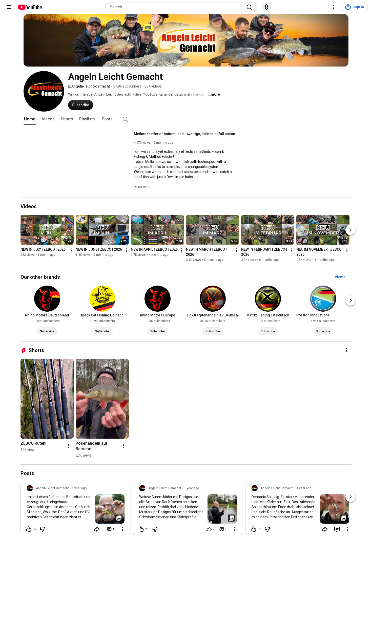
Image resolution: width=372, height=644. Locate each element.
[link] (76, 510)
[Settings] (334, 7)
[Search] (249, 7)
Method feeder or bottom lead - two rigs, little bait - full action (184, 134)
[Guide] (9, 7)
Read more (142, 187)
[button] (142, 186)
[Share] (97, 529)
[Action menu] (122, 529)
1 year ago (79, 488)
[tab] (30, 119)
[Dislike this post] (42, 529)
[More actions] (71, 250)
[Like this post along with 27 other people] (141, 529)
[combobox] (175, 7)
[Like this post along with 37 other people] (29, 529)
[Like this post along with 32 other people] (254, 529)
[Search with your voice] (266, 7)
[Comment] (337, 529)
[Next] (350, 230)
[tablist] (186, 119)
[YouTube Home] (29, 7)
